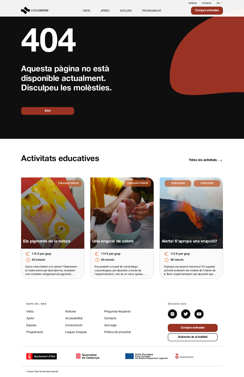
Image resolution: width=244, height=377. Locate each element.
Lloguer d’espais (76, 332)
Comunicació (73, 325)
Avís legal (110, 325)
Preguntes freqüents (117, 311)
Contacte (206, 2)
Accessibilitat (74, 318)
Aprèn (105, 10)
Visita (86, 10)
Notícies (193, 2)
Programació (151, 10)
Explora (126, 10)
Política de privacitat (117, 332)
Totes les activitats (203, 160)
